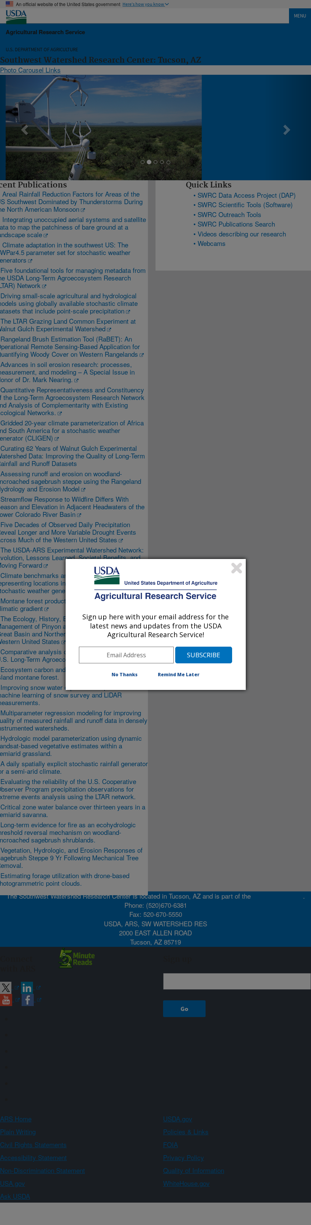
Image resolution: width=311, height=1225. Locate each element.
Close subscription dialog (236, 568)
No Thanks (125, 674)
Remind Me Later (178, 674)
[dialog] (156, 624)
